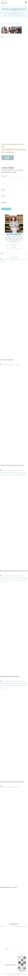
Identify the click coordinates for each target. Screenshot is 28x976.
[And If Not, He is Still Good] (14, 261)
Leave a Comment (17, 24)
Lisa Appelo (4, 1)
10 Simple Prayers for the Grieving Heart (10, 676)
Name (3, 190)
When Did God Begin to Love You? (8, 887)
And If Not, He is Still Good (6, 359)
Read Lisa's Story (14, 246)
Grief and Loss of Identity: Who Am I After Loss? (12, 781)
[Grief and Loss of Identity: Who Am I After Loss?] (14, 688)
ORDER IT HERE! (7, 157)
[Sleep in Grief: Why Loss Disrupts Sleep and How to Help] (14, 474)
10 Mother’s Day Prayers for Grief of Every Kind (12, 465)
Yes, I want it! (14, 13)
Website (3, 202)
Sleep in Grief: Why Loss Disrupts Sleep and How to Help (14, 570)
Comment (4, 176)
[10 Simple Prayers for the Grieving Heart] (14, 582)
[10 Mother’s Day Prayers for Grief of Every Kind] (14, 365)
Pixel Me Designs (16, 975)
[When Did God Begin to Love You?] (14, 787)
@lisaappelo (10, 965)
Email (3, 196)
